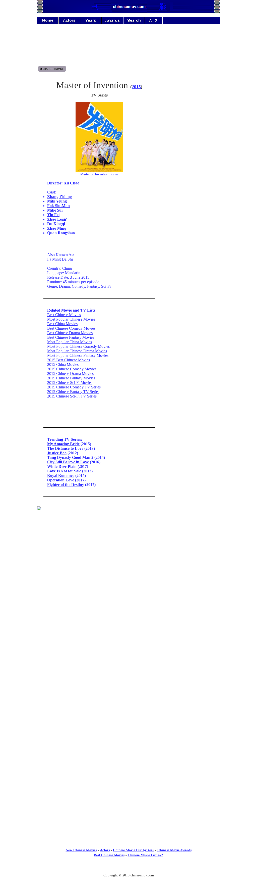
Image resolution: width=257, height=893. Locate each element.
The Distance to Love (65, 448)
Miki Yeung (57, 201)
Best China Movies (62, 324)
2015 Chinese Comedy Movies (71, 369)
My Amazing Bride (63, 444)
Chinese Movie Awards (174, 850)
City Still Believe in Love (68, 462)
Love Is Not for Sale (64, 471)
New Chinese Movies (81, 850)
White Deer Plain (62, 466)
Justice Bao (57, 453)
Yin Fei (53, 215)
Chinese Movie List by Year (133, 850)
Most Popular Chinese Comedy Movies (78, 346)
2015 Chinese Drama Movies (70, 373)
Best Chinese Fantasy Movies (70, 337)
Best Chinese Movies (64, 315)
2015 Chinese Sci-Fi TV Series (72, 396)
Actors (105, 850)
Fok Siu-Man (58, 206)
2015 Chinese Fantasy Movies (71, 378)
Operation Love (60, 480)
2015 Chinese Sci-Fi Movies (69, 382)
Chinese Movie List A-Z (145, 855)
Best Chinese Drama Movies (70, 333)
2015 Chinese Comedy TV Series (74, 387)
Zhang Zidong (59, 196)
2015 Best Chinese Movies (68, 360)
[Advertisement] (128, 48)
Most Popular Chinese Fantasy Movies (77, 355)
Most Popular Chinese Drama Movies (77, 351)
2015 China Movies (63, 364)
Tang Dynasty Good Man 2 (70, 457)
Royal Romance (60, 475)
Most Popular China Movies (69, 342)
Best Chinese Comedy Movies (71, 328)
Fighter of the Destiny (65, 484)
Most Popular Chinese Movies (71, 319)
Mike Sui (54, 210)
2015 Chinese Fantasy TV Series (73, 391)
